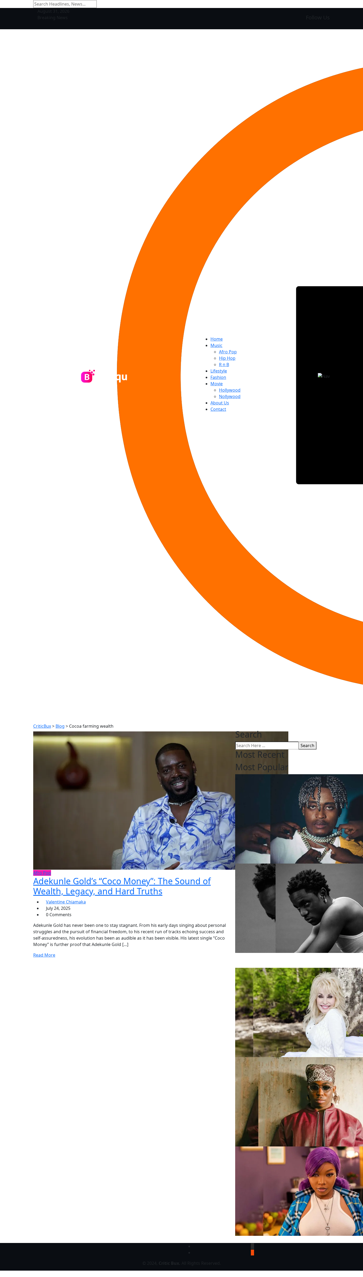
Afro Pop (228, 352)
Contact (218, 409)
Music (216, 345)
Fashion (218, 377)
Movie (216, 384)
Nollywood (229, 396)
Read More (44, 955)
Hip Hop (227, 358)
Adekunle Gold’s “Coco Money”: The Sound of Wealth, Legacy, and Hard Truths (122, 886)
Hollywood (229, 390)
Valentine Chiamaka (66, 902)
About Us (219, 403)
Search (307, 745)
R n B (224, 364)
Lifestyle (218, 371)
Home (216, 339)
